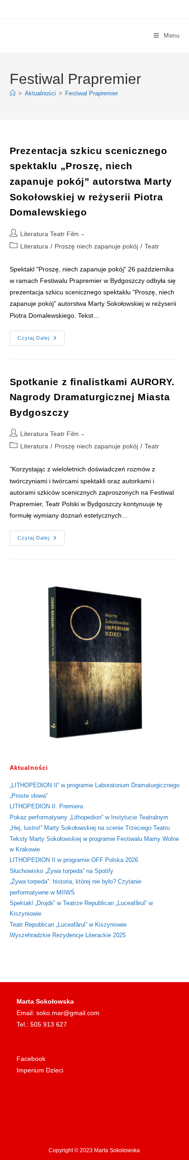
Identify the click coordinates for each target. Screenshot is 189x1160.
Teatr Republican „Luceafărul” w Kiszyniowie (68, 924)
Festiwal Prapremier (91, 93)
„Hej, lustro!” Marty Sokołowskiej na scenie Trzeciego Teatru (90, 827)
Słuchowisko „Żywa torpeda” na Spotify (61, 870)
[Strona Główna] (13, 93)
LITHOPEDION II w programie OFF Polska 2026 (74, 859)
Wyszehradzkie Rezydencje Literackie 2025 (68, 935)
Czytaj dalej (41, 340)
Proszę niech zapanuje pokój (96, 246)
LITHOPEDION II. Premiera (46, 806)
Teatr (152, 246)
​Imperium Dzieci (40, 1070)
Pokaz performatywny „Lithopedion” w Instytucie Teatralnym (89, 817)
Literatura (34, 246)
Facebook (31, 1058)
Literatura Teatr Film (49, 234)
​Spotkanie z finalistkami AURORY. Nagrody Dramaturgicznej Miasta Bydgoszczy (92, 397)
